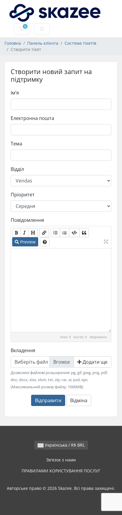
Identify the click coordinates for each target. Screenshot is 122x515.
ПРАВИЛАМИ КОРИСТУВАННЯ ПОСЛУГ (61, 471)
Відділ (17, 169)
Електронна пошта (32, 118)
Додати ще (94, 362)
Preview (27, 242)
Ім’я (15, 92)
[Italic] (24, 232)
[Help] (44, 241)
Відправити (48, 400)
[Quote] (84, 232)
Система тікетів (80, 43)
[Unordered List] (55, 232)
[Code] (74, 232)
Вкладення (23, 350)
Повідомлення (27, 220)
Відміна (78, 400)
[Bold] (16, 232)
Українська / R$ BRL (64, 445)
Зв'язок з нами (61, 460)
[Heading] (33, 232)
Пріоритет (23, 194)
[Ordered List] (64, 232)
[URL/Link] (44, 232)
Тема (16, 143)
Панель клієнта (42, 43)
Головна (12, 43)
